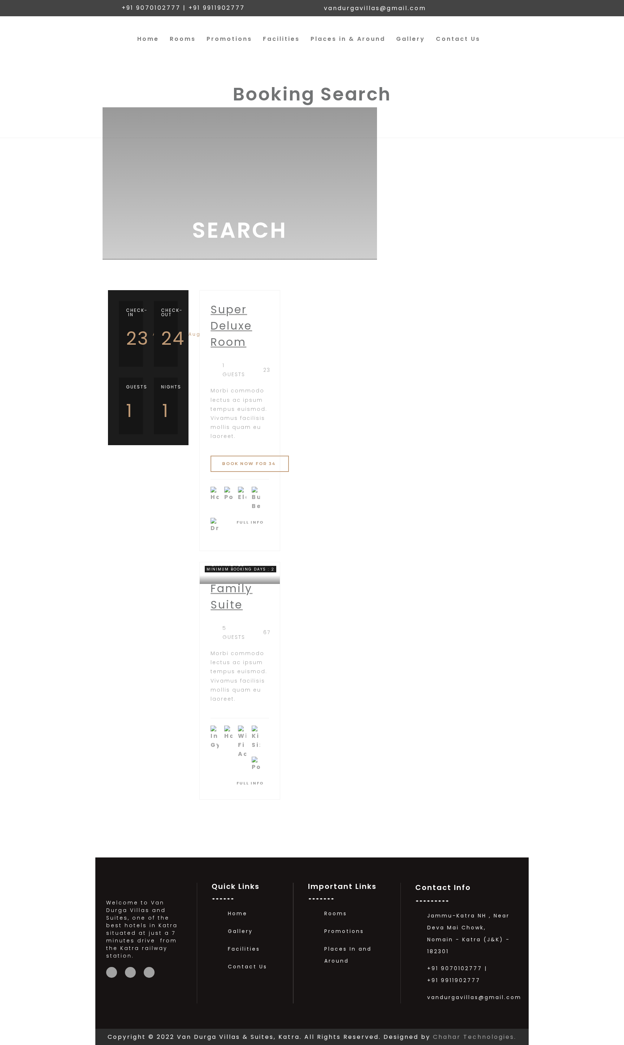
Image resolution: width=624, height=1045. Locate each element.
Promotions (229, 39)
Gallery (410, 39)
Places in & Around (348, 39)
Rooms (183, 39)
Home (148, 39)
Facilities (281, 39)
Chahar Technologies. (474, 1037)
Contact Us (458, 39)
